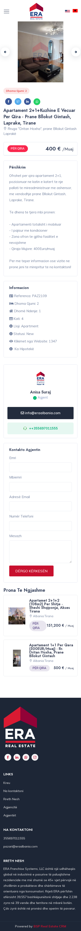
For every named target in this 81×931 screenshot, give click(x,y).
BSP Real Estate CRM (50, 926)
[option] (40, 51)
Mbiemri (15, 477)
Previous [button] (5, 51)
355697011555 (14, 838)
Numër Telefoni (21, 516)
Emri (12, 458)
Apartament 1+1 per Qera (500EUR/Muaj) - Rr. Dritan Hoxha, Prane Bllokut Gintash (51, 650)
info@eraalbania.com (43, 413)
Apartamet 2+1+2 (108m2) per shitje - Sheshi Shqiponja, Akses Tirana (49, 606)
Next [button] (75, 51)
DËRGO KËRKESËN (31, 571)
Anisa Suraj (40, 392)
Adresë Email (19, 497)
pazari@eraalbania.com (20, 846)
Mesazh (15, 536)
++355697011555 (43, 428)
